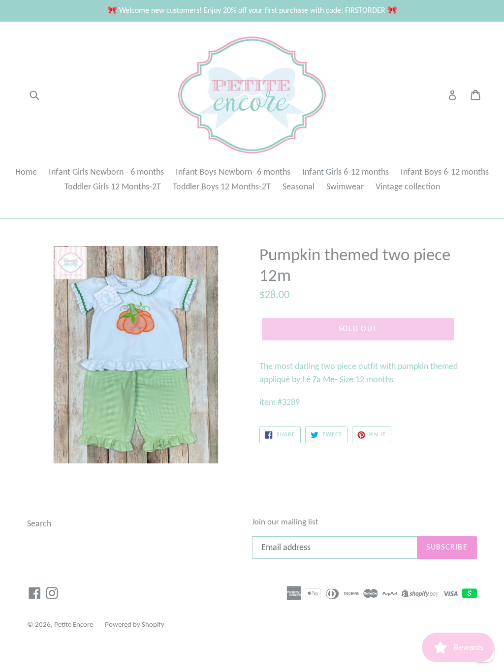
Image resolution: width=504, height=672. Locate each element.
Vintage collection (408, 187)
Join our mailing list (285, 522)
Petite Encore (73, 625)
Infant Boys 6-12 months (445, 172)
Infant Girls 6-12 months (345, 172)
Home (26, 172)
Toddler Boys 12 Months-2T (222, 187)
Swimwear (345, 187)
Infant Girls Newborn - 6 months (106, 172)
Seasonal (299, 187)
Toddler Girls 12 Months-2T (112, 187)
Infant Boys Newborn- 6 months (233, 172)
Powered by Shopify (134, 625)
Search (39, 524)
